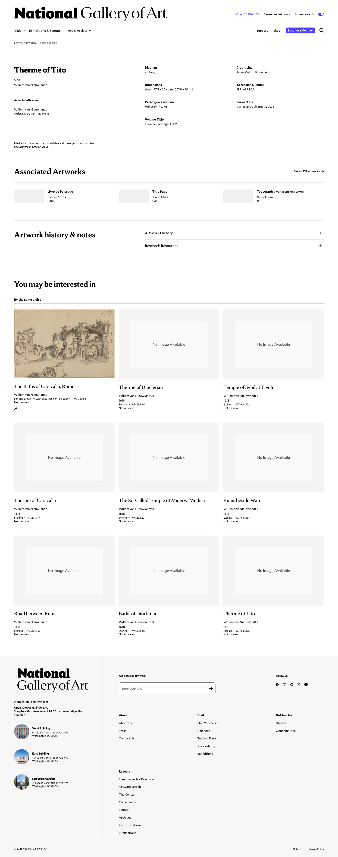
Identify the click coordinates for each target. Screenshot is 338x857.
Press (122, 731)
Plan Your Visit (207, 723)
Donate (281, 723)
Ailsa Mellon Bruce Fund (253, 72)
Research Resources (161, 245)
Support (262, 31)
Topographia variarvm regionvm (280, 191)
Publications (127, 833)
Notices (297, 849)
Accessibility (206, 746)
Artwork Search (130, 786)
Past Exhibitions (130, 825)
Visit (17, 30)
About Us (125, 723)
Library (124, 810)
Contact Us (126, 738)
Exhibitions (205, 753)
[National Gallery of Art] (51, 678)
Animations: (305, 14)
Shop (276, 31)
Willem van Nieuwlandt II (31, 109)
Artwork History (159, 232)
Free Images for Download (137, 779)
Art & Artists (77, 30)
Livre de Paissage (60, 191)
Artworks (30, 42)
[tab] (27, 300)
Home (18, 42)
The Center (126, 794)
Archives (125, 817)
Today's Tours (207, 738)
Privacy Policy (316, 849)
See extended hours (277, 14)
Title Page (159, 191)
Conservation (128, 802)
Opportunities (286, 731)
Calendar (203, 731)
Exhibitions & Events (44, 30)
